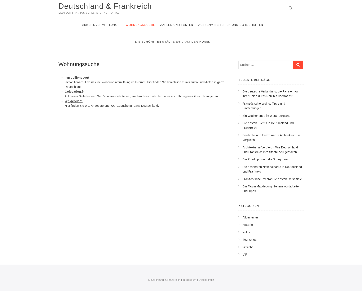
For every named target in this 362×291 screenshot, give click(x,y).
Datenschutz (206, 279)
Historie (248, 224)
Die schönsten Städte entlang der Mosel (172, 41)
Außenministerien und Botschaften (230, 24)
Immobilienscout (77, 77)
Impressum (189, 279)
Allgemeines (251, 217)
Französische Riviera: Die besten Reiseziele (272, 179)
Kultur (246, 232)
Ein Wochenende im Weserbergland (266, 115)
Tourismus (250, 239)
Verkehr (248, 247)
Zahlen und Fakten (176, 24)
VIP (245, 254)
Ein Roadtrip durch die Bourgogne (265, 159)
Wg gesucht (74, 101)
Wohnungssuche (140, 24)
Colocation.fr (74, 91)
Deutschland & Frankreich (105, 6)
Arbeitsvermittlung (100, 24)
